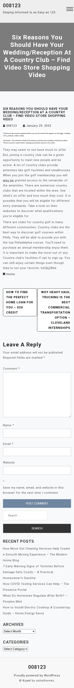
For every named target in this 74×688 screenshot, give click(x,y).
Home (10, 274)
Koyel (27, 680)
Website (9, 462)
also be (8, 180)
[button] (69, 9)
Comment (11, 368)
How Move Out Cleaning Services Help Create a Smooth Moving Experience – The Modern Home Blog (36, 554)
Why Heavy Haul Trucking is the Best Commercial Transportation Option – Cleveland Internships (55, 310)
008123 (12, 5)
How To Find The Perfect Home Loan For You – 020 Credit (19, 302)
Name (8, 425)
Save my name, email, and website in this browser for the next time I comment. (33, 490)
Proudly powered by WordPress (37, 675)
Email (8, 444)
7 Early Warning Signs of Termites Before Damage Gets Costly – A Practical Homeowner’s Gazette (33, 572)
